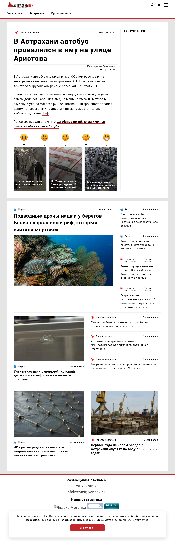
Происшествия (103, 336)
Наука (21, 209)
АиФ (45, 113)
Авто (127, 209)
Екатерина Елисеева (101, 66)
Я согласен (87, 527)
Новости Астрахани (30, 32)
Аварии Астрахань (56, 81)
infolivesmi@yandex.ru (86, 492)
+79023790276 (86, 486)
